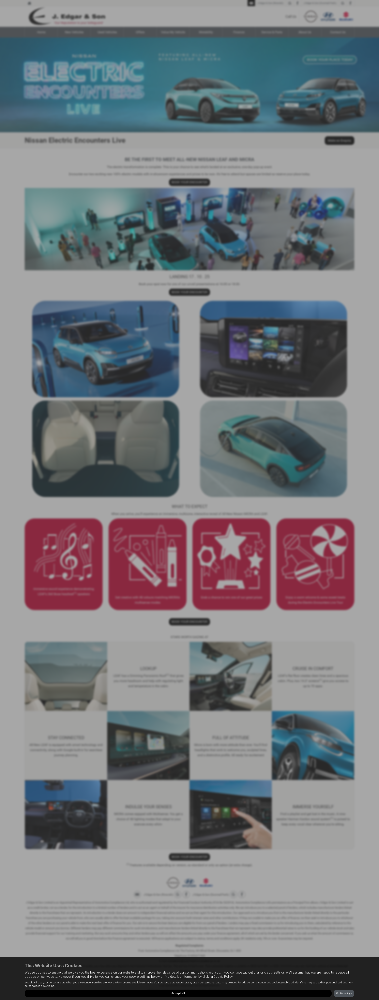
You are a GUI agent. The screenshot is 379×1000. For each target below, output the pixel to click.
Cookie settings (344, 993)
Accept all (178, 993)
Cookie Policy (223, 976)
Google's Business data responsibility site (172, 982)
